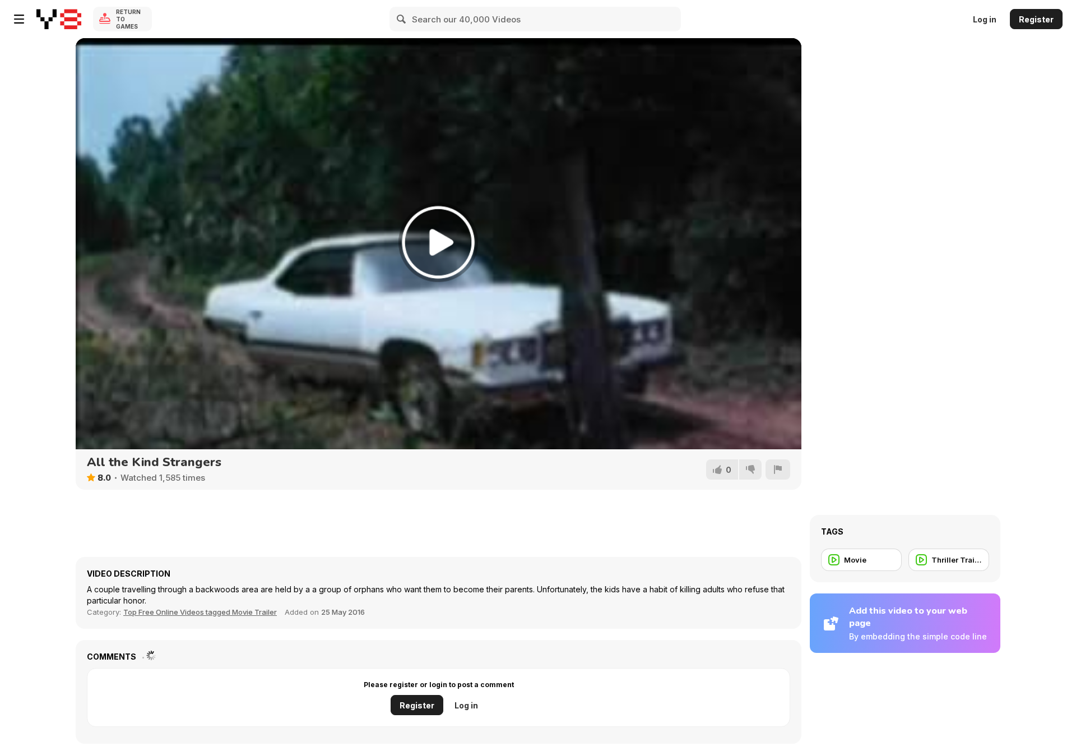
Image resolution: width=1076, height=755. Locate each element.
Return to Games (128, 19)
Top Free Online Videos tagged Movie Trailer (200, 611)
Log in (984, 19)
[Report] (778, 469)
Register (1036, 19)
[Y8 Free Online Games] (59, 19)
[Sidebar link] (19, 19)
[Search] (401, 19)
